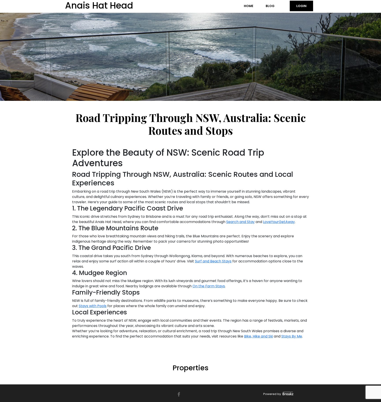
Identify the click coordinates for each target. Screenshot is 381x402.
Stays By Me (291, 336)
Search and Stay (240, 221)
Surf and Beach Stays (213, 261)
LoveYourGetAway (279, 221)
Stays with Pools (92, 305)
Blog (270, 6)
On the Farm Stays (208, 286)
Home (248, 6)
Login (301, 6)
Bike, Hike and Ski (258, 336)
